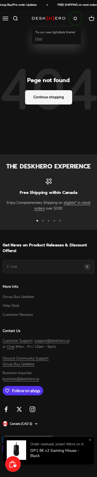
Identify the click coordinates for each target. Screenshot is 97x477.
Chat (10, 346)
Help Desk (11, 305)
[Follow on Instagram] (32, 409)
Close (38, 39)
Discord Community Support (26, 358)
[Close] (90, 439)
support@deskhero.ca (51, 340)
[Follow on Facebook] (6, 409)
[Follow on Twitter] (19, 409)
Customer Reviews (18, 314)
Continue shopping (48, 97)
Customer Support (18, 340)
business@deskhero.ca (21, 378)
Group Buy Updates (18, 296)
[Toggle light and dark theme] (75, 18)
